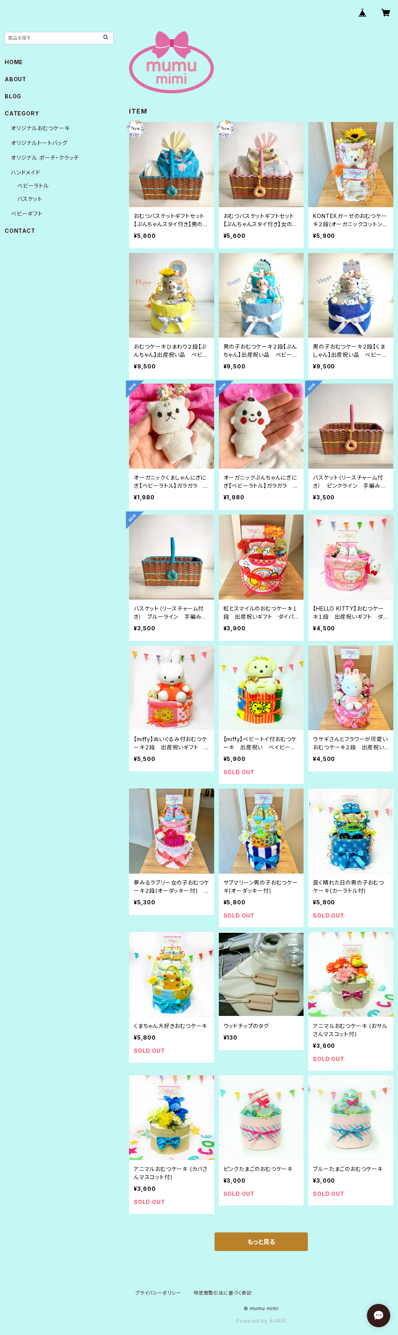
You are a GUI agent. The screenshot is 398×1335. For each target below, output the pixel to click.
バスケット (29, 198)
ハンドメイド (25, 172)
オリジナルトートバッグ (39, 143)
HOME (14, 62)
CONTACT (20, 230)
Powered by (252, 1321)
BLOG (13, 96)
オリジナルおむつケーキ (40, 128)
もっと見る (261, 1242)
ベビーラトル (33, 185)
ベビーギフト (27, 213)
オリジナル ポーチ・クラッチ (45, 157)
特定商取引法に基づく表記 (223, 1293)
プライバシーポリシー (158, 1293)
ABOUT (15, 79)
